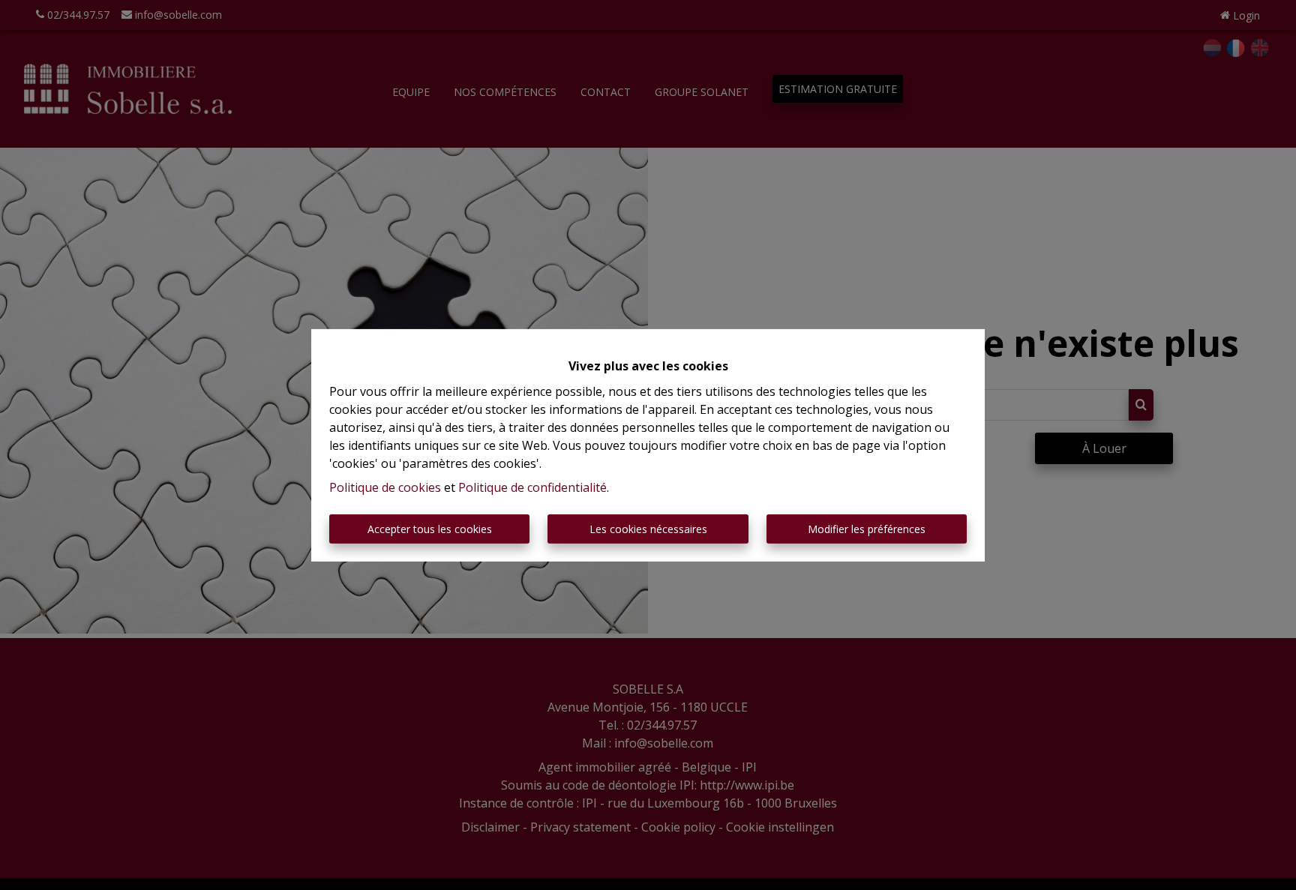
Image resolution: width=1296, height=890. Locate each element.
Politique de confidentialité (532, 487)
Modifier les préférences (867, 529)
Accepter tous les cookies (430, 529)
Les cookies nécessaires (648, 529)
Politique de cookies (385, 487)
